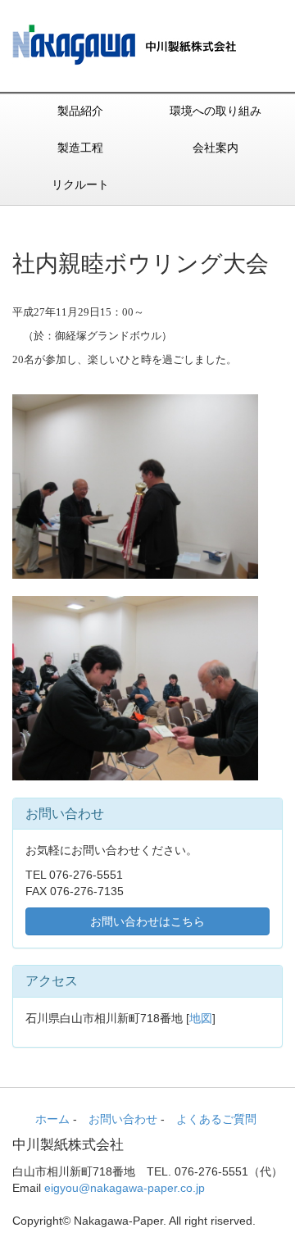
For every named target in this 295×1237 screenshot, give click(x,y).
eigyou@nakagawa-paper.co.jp (124, 1187)
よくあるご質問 (216, 1119)
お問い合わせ (122, 1119)
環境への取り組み (215, 110)
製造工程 (80, 147)
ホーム (52, 1119)
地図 (200, 1018)
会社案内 (215, 147)
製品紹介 (80, 110)
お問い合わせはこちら (147, 921)
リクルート (80, 184)
